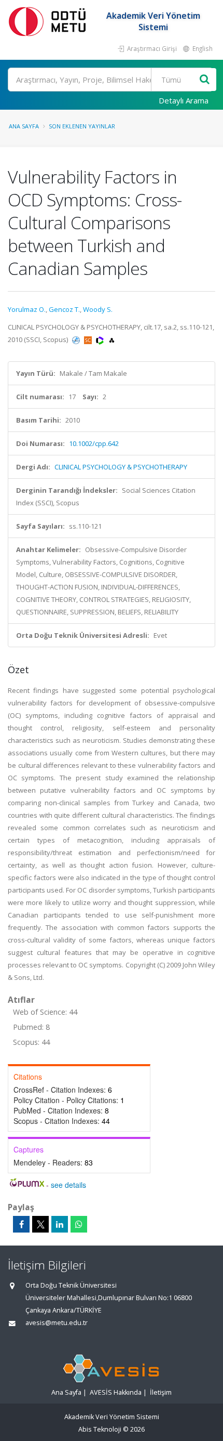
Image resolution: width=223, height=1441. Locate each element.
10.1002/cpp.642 (94, 443)
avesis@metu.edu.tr (56, 1322)
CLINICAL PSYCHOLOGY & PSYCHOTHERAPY (120, 466)
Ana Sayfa (24, 126)
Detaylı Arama (183, 100)
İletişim (161, 1392)
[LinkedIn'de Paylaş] (59, 1224)
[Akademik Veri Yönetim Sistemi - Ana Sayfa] (49, 21)
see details (68, 1185)
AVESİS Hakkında (116, 1392)
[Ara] (204, 79)
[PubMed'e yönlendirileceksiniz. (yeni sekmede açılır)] (76, 339)
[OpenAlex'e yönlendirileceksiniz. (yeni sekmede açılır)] (112, 339)
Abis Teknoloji (99, 1429)
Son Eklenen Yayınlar (82, 126)
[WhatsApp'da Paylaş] (79, 1224)
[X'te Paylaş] (40, 1224)
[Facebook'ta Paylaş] (21, 1224)
